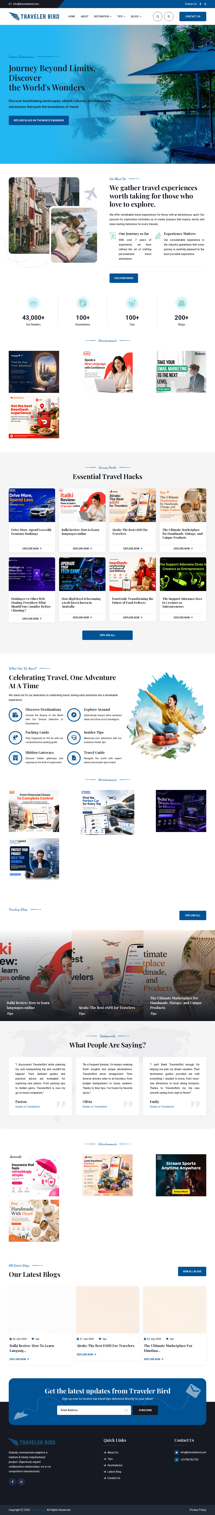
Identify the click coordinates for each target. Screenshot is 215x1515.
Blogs (135, 16)
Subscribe (145, 1410)
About (84, 16)
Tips (119, 16)
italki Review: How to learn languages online (80, 532)
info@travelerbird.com (26, 4)
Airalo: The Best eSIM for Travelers (130, 532)
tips (37, 1339)
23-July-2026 (87, 1339)
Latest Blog (114, 1471)
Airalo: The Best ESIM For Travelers (38, 1345)
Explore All (107, 635)
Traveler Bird (38, 1509)
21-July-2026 (20, 1339)
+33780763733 (189, 1459)
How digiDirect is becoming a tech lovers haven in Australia (81, 602)
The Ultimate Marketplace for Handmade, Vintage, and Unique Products (182, 534)
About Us (113, 1452)
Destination (101, 16)
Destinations (115, 1465)
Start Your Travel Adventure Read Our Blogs (43, 120)
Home (71, 16)
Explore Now (31, 548)
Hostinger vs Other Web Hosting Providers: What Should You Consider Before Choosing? (31, 604)
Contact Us (192, 16)
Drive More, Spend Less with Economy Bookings (31, 532)
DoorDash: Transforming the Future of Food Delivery (132, 601)
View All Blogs (192, 1271)
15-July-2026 (154, 1339)
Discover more (123, 278)
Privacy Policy (197, 1509)
